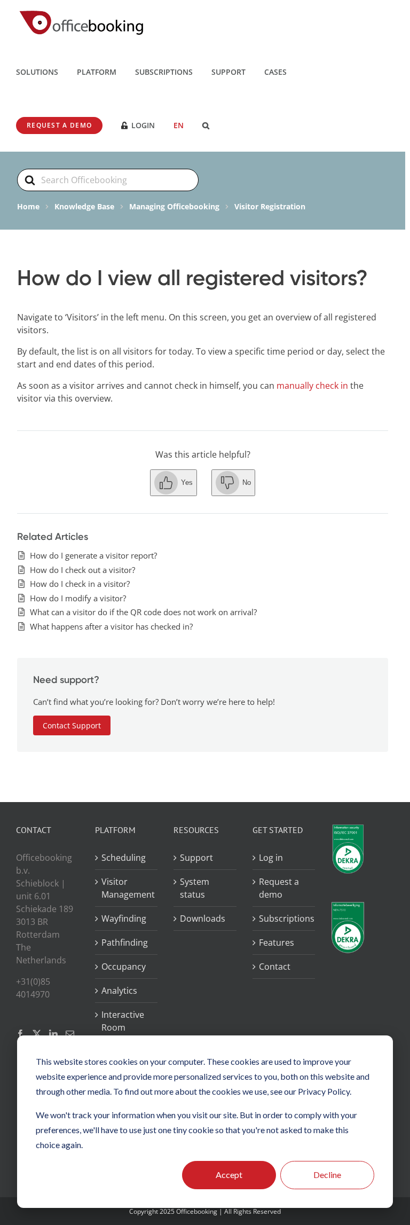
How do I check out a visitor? (82, 569)
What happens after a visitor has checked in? (111, 626)
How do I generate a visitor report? (93, 555)
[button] (205, 125)
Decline (327, 1174)
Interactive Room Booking (122, 1027)
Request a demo (279, 888)
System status (194, 888)
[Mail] (70, 1034)
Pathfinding (124, 942)
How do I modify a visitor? (78, 598)
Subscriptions (284, 918)
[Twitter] (37, 1034)
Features (276, 942)
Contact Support (72, 725)
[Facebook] (20, 1034)
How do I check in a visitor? (80, 583)
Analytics (119, 990)
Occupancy (123, 966)
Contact (274, 966)
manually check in (312, 385)
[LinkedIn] (53, 1034)
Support (196, 857)
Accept (229, 1174)
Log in (271, 857)
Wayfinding (123, 918)
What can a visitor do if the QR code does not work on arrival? (143, 612)
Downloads (202, 918)
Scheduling (123, 857)
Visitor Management (127, 888)
